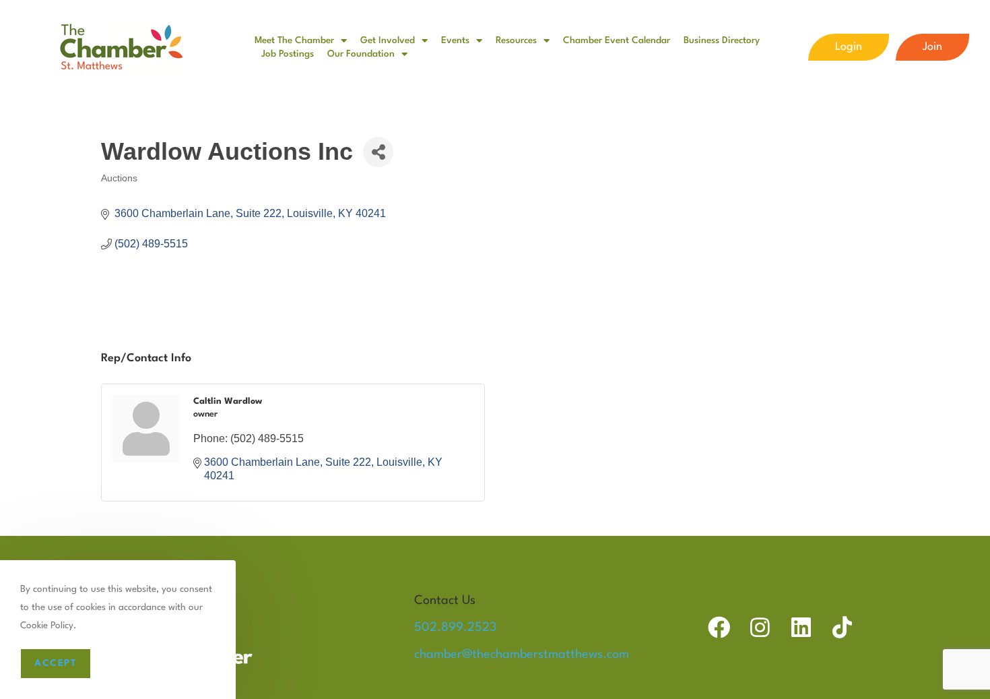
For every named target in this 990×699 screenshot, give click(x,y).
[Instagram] (760, 627)
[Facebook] (719, 627)
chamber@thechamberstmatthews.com (521, 654)
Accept (55, 663)
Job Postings (287, 54)
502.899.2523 (455, 627)
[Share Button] (378, 152)
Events (455, 40)
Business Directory (722, 40)
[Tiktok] (842, 627)
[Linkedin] (801, 627)
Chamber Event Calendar (616, 40)
